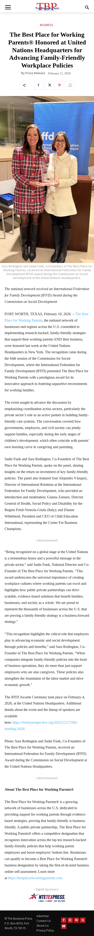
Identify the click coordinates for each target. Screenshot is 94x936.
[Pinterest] (59, 85)
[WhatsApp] (70, 85)
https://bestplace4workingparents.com (35, 878)
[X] (49, 85)
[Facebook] (38, 85)
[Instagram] (70, 920)
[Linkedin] (76, 920)
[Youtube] (63, 926)
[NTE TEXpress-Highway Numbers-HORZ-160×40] (47, 897)
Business (46, 25)
